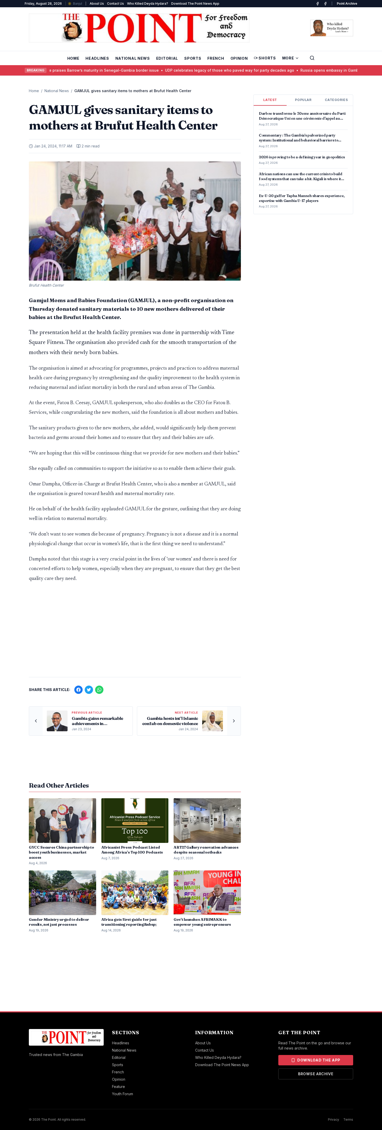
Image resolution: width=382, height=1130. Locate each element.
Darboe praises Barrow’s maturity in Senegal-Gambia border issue (78, 70)
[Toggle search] (312, 58)
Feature (118, 1086)
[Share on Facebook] (78, 690)
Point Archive (347, 3)
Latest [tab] (270, 100)
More (288, 58)
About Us (97, 3)
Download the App (318, 1060)
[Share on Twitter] (89, 690)
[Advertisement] (135, 632)
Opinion (239, 58)
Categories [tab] (336, 100)
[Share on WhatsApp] (99, 690)
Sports (192, 58)
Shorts (267, 58)
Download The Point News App (195, 3)
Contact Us (115, 3)
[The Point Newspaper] (325, 3)
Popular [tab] (303, 100)
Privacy (333, 1119)
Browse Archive (315, 1074)
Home (73, 58)
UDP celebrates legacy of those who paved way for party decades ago (209, 70)
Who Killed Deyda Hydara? (147, 3)
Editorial (167, 58)
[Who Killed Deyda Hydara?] (331, 28)
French (215, 58)
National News (132, 58)
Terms (348, 1119)
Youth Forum (122, 1094)
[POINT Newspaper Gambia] (317, 3)
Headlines (97, 58)
